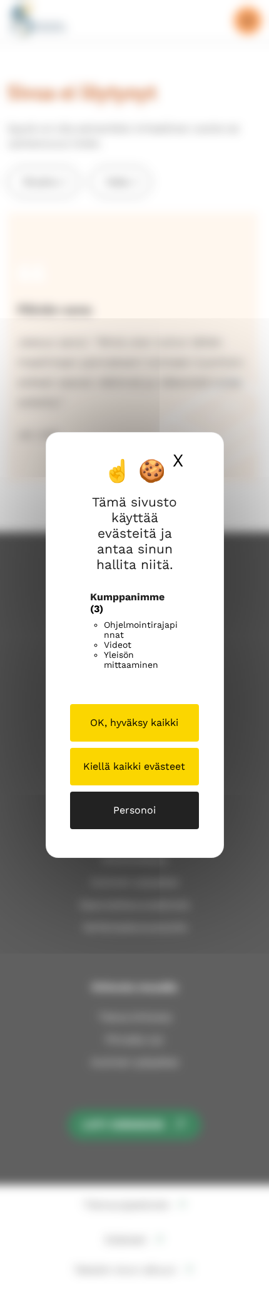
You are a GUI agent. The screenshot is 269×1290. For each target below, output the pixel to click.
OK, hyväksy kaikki (134, 722)
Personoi (134, 810)
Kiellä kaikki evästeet (134, 766)
